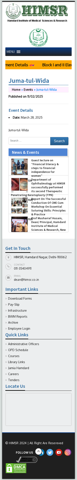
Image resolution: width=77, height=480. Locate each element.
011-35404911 (22, 268)
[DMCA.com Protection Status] (16, 468)
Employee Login (19, 328)
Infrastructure (17, 310)
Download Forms (20, 298)
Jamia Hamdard (18, 368)
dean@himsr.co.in (26, 279)
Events (28, 89)
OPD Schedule (18, 350)
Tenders (13, 380)
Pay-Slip (13, 304)
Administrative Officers (23, 344)
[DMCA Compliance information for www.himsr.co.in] (21, 459)
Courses (13, 356)
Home (16, 89)
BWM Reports (17, 316)
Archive (13, 322)
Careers (13, 374)
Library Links (16, 362)
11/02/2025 (35, 96)
